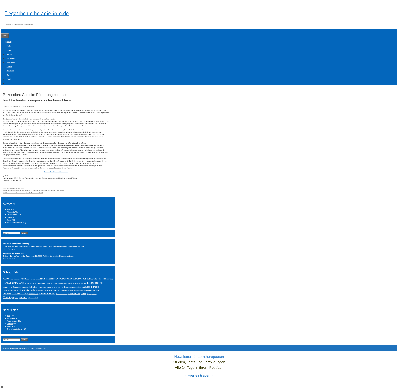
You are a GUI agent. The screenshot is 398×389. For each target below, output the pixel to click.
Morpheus (69, 290)
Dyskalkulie (61, 278)
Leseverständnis (10, 290)
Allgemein (11, 212)
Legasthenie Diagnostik (12, 287)
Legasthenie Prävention (45, 287)
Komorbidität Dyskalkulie (74, 283)
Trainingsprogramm (15, 297)
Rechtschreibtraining (62, 294)
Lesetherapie (92, 286)
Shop (8, 75)
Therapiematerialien (14, 223)
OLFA (88, 290)
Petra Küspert (94, 290)
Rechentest (33, 294)
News (9, 42)
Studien (10, 217)
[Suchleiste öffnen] (2, 31)
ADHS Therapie (25, 279)
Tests (9, 220)
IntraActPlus (49, 283)
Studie (83, 294)
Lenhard (61, 287)
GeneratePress (41, 348)
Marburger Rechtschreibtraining (46, 290)
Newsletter (11, 63)
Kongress (84, 283)
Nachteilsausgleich (80, 290)
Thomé (94, 294)
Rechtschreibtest (46, 293)
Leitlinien (55, 287)
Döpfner (26, 283)
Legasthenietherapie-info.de (37, 13)
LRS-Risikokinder (27, 290)
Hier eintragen (199, 375)
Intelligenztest (41, 283)
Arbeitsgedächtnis (35, 279)
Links (9, 50)
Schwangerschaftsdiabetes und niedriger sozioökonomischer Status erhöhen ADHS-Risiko (33, 190)
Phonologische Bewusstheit (15, 293)
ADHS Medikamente (15, 279)
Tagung (89, 294)
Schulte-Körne (74, 294)
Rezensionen (10, 188)
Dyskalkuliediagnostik (80, 278)
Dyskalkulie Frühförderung (102, 279)
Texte (9, 46)
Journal (9, 67)
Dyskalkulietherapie (13, 283)
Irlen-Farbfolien (58, 283)
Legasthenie (19, 188)
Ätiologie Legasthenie (33, 297)
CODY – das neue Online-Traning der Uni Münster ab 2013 (23, 193)
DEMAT (42, 279)
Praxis (9, 79)
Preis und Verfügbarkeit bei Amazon (56, 172)
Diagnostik (50, 279)
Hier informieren (9, 249)
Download (10, 71)
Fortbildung (11, 58)
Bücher (9, 54)
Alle (4, 188)
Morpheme (62, 290)
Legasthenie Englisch (29, 287)
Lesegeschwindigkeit (71, 287)
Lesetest (81, 287)
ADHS (6, 278)
